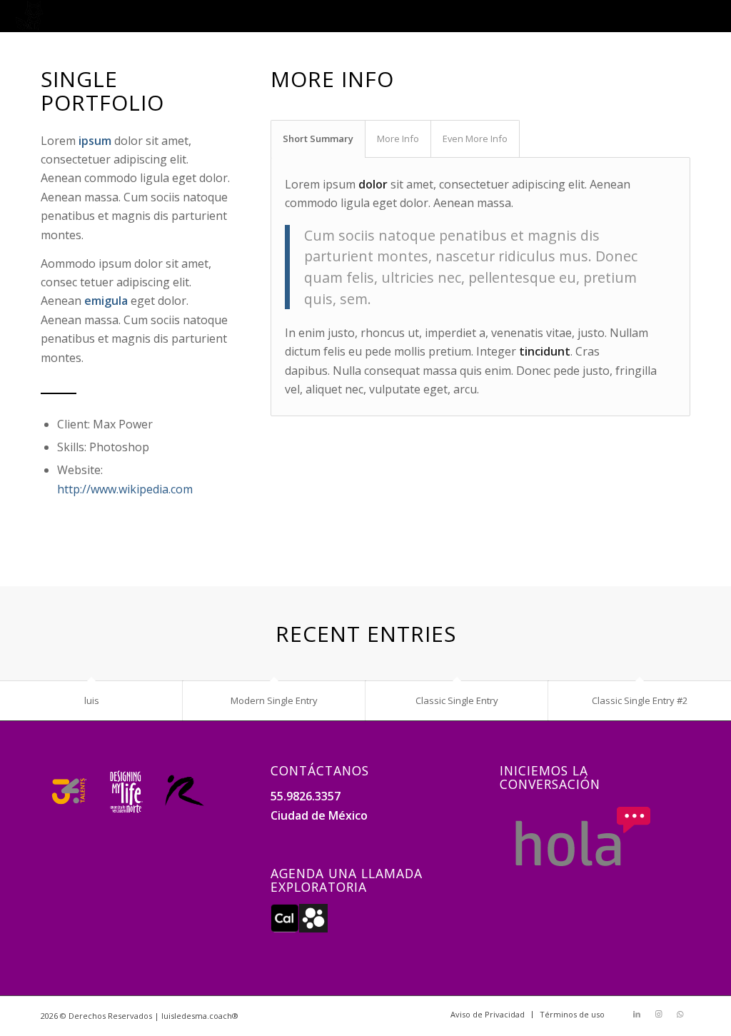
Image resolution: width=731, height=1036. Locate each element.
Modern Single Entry (274, 700)
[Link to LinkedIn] (636, 1014)
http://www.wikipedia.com (125, 489)
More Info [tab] (398, 138)
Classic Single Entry (456, 700)
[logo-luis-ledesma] (29, 16)
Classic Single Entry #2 (639, 700)
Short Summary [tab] (318, 138)
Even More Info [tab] (475, 138)
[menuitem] (487, 1014)
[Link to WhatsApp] (679, 1014)
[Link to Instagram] (658, 1014)
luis (91, 700)
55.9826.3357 (306, 796)
